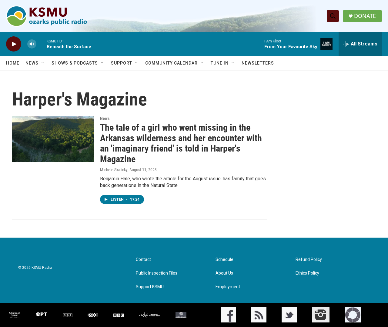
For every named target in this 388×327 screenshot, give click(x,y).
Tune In (220, 63)
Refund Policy (309, 259)
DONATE (365, 16)
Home (12, 63)
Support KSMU (150, 287)
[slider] (41, 44)
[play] (13, 44)
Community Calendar (171, 63)
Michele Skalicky (114, 169)
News (31, 63)
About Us (224, 273)
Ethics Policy (307, 273)
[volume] (32, 44)
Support (121, 63)
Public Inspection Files (156, 273)
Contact (143, 259)
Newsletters (258, 63)
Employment (228, 287)
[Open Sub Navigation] (43, 63)
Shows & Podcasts (75, 63)
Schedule (224, 259)
